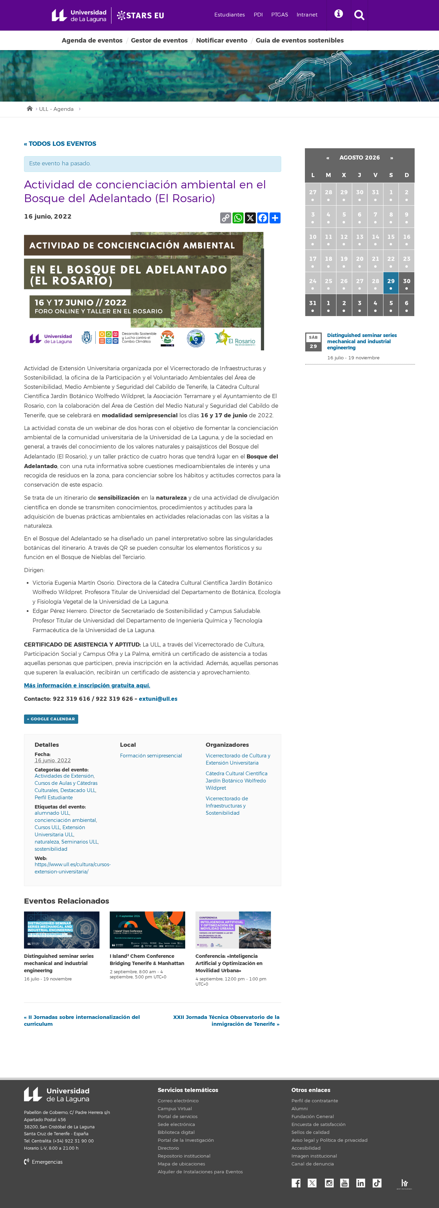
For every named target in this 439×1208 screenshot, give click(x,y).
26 (344, 281)
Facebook (299, 1181)
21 (375, 259)
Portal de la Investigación (186, 1140)
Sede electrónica (176, 1124)
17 (313, 259)
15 (391, 237)
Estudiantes (229, 15)
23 (407, 259)
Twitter (315, 1181)
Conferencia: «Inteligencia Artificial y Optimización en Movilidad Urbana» (228, 963)
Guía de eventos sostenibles (300, 40)
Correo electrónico (178, 1101)
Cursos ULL (47, 827)
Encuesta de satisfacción (319, 1124)
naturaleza (47, 842)
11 (328, 237)
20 (360, 259)
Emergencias (46, 1162)
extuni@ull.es (158, 698)
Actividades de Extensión (64, 776)
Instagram (331, 1181)
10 (313, 237)
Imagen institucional (314, 1156)
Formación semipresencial (151, 756)
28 (328, 192)
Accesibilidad (306, 1148)
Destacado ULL (77, 790)
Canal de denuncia (313, 1164)
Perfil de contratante (315, 1101)
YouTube (347, 1181)
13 (360, 237)
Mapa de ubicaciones (181, 1164)
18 (328, 259)
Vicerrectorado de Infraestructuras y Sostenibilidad (227, 806)
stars (75, 1186)
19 (344, 259)
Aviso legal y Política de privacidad (330, 1140)
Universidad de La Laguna (56, 1095)
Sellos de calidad (311, 1132)
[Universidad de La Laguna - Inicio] (81, 15)
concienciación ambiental (65, 820)
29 (344, 192)
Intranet (307, 15)
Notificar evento (221, 40)
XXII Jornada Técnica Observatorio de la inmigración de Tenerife (226, 1020)
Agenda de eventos (92, 40)
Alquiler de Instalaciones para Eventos (200, 1172)
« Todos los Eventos (60, 144)
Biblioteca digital (176, 1132)
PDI (258, 15)
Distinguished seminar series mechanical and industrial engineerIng (59, 963)
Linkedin (363, 1181)
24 (313, 281)
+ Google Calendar (51, 719)
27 (313, 192)
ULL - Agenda (56, 109)
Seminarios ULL (79, 842)
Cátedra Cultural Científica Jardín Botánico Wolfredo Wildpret (237, 781)
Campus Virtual (175, 1109)
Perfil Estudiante (54, 798)
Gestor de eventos (159, 40)
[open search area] (359, 15)
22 (391, 259)
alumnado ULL (52, 813)
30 (360, 192)
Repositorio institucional (184, 1156)
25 (328, 281)
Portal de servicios (178, 1116)
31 (375, 192)
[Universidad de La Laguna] (142, 15)
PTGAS (279, 15)
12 (344, 237)
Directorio (168, 1148)
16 (407, 237)
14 (375, 237)
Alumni (300, 1109)
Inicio (29, 108)
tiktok (379, 1181)
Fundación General (313, 1116)
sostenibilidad (51, 849)
